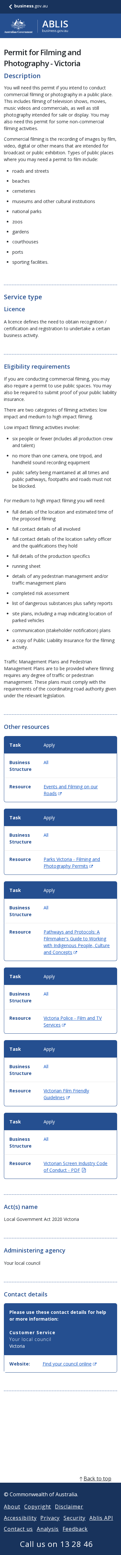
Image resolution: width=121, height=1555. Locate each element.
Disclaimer (69, 1506)
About (12, 1506)
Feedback (75, 1528)
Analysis (48, 1528)
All (46, 762)
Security (75, 1517)
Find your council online (69, 1364)
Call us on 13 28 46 (56, 1544)
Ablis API (101, 1517)
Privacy (50, 1517)
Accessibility (20, 1517)
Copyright (37, 1506)
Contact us (18, 1528)
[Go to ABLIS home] (36, 26)
